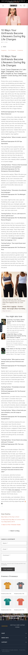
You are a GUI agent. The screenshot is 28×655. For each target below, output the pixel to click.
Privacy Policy (22, 649)
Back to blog (14, 531)
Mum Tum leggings (6, 240)
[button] (3, 5)
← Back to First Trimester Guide (11, 524)
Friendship (20, 50)
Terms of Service (5, 651)
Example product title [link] (6, 593)
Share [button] (4, 46)
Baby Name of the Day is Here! (10, 517)
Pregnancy (3, 50)
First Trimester (12, 50)
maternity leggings (17, 238)
